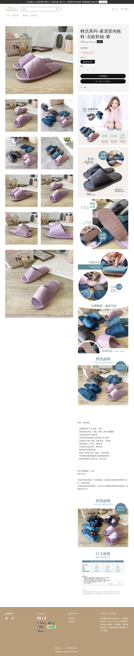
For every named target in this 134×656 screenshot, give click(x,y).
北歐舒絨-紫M (88, 62)
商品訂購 (15, 15)
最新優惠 (34, 15)
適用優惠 (84, 48)
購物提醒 (25, 15)
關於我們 (75, 652)
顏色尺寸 (83, 57)
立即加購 (103, 2)
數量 (82, 66)
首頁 (8, 15)
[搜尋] (57, 9)
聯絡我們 (72, 618)
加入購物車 (103, 76)
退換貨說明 (67, 652)
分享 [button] (84, 87)
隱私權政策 (59, 652)
